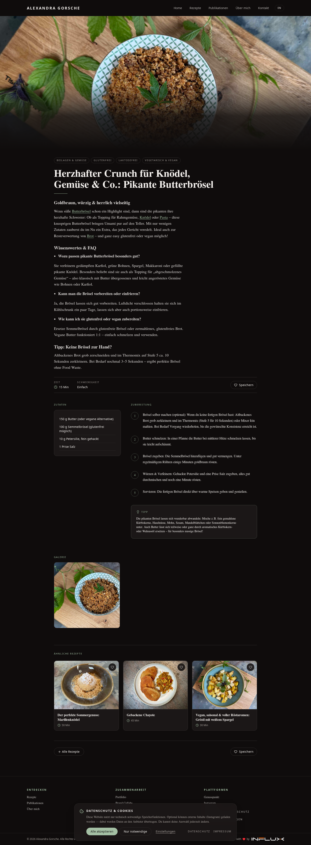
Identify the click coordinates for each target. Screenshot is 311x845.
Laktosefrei (128, 160)
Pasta (164, 217)
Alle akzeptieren (102, 831)
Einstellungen (165, 831)
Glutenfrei (102, 160)
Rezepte (31, 797)
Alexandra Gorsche (53, 8)
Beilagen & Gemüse (72, 160)
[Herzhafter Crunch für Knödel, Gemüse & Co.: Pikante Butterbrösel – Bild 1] (87, 595)
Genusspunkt (211, 797)
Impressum (222, 831)
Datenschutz (199, 831)
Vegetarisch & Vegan (161, 160)
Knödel (145, 217)
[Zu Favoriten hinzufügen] (112, 667)
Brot (90, 235)
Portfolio (121, 797)
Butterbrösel (81, 211)
